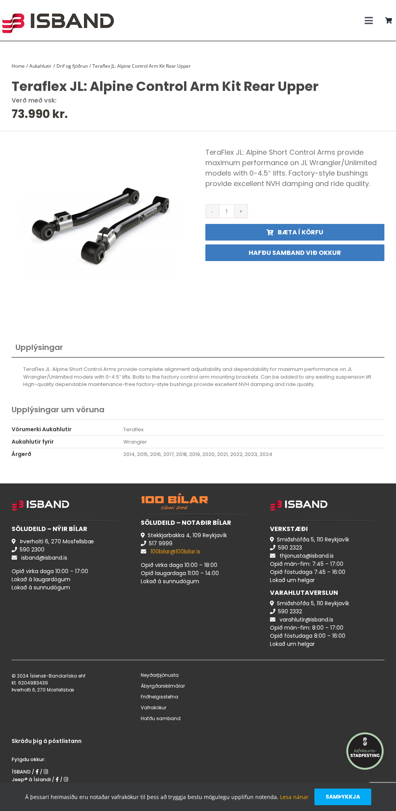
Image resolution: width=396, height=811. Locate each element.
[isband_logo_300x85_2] (58, 6)
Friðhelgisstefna (159, 696)
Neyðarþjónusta (160, 675)
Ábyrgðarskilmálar (163, 686)
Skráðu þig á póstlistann (47, 741)
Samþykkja (343, 797)
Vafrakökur (153, 707)
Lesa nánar (294, 797)
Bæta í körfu (300, 232)
